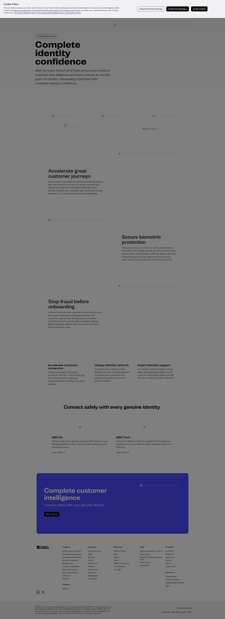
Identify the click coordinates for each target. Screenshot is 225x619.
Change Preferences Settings (150, 9)
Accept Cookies (199, 9)
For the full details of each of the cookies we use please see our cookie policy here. (47, 13)
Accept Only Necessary (177, 9)
